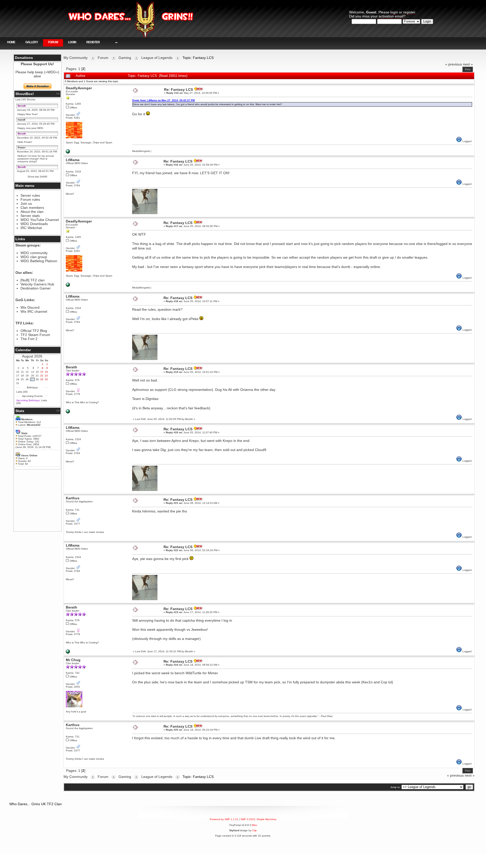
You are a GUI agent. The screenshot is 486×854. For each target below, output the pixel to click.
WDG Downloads (34, 224)
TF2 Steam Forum (35, 335)
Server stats (30, 216)
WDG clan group (34, 257)
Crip (254, 830)
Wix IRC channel (34, 311)
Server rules (30, 195)
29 (41, 379)
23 (46, 375)
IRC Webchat (31, 228)
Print (467, 69)
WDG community (34, 253)
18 (22, 375)
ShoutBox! (24, 94)
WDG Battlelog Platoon (39, 261)
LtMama (72, 160)
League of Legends (156, 58)
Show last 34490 (37, 176)
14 (37, 371)
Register (93, 42)
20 (32, 375)
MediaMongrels (141, 151)
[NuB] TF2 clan (33, 280)
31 (17, 383)
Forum (53, 42)
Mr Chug (73, 660)
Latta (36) (22, 391)
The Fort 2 (29, 339)
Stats (19, 411)
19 (27, 375)
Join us (26, 203)
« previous (453, 64)
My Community (76, 58)
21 (37, 375)
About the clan (32, 212)
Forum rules (30, 199)
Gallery (31, 42)
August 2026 (32, 356)
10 (17, 371)
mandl (21, 119)
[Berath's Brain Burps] (68, 412)
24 (17, 379)
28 (37, 379)
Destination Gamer (36, 288)
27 (32, 379)
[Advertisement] (37, 500)
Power (22, 147)
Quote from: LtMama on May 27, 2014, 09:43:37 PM (163, 100)
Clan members (32, 208)
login (394, 12)
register (409, 12)
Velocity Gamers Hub (37, 284)
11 (22, 371)
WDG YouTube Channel (40, 220)
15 (41, 371)
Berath (22, 105)
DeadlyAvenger (79, 88)
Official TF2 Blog (34, 331)
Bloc (254, 825)
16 (46, 371)
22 (41, 375)
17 (17, 375)
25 (22, 379)
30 (46, 379)
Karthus (72, 498)
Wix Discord (30, 307)
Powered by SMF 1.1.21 (224, 819)
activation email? (392, 16)
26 (27, 379)
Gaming (124, 58)
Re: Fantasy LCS (178, 89)
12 (27, 371)
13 (32, 371)
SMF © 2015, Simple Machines (258, 819)
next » (468, 64)
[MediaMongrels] (68, 152)
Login (72, 42)
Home (11, 42)
